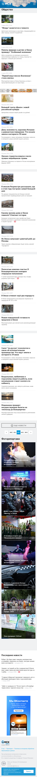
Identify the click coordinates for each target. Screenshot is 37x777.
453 (22, 432)
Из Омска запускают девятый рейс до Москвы (18, 239)
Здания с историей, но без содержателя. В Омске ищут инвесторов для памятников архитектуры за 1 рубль (17, 670)
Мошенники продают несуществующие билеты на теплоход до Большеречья (14, 407)
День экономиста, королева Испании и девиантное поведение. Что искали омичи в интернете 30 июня (18, 131)
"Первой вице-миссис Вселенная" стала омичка (16, 76)
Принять (28, 771)
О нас (3, 748)
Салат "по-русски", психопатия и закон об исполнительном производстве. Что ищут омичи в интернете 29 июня (16, 351)
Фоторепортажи (10, 438)
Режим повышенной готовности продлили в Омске (15, 318)
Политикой (5, 773)
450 (11, 432)
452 (18, 432)
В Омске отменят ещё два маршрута (17, 295)
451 (14, 432)
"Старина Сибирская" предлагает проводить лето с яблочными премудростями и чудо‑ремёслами (18, 678)
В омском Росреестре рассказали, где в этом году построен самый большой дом (18, 188)
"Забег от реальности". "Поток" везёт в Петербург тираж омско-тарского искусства (17, 687)
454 (26, 432)
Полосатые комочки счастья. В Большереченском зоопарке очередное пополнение (15, 271)
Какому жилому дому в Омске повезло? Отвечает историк (14, 214)
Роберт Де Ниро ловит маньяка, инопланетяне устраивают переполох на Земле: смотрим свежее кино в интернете (17, 661)
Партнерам (9, 748)
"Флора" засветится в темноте (15, 28)
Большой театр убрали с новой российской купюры (15, 108)
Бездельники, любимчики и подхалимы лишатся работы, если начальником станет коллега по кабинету (16, 379)
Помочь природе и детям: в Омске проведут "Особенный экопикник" (16, 51)
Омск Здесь (6, 4)
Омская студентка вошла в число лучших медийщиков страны (16, 157)
